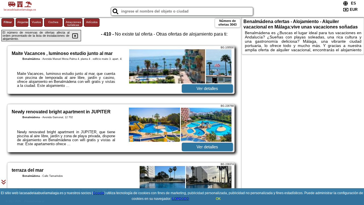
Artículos (92, 22)
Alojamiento (22, 22)
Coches (53, 22)
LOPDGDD (180, 199)
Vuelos (36, 22)
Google (98, 193)
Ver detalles (207, 88)
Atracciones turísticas (73, 23)
